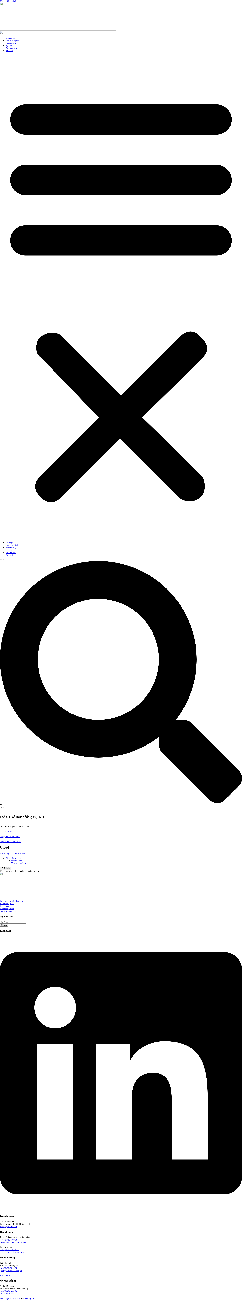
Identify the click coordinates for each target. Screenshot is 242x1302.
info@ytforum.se (7, 1293)
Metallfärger (16, 861)
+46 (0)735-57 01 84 (9, 1240)
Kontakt (9, 50)
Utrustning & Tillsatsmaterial (12, 853)
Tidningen (10, 38)
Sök (2, 560)
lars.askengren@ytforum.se (12, 1252)
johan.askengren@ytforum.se (13, 1242)
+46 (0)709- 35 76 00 (9, 1249)
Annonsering (11, 48)
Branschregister (12, 40)
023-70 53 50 (6, 831)
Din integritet (6, 1298)
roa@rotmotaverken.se (10, 836)
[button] (121, 296)
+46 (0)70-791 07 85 (9, 1268)
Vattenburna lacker (19, 863)
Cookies (16, 1298)
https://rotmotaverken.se (10, 841)
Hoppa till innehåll (8, 1)
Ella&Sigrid (28, 1298)
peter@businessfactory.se (11, 1270)
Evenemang (11, 43)
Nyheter (9, 45)
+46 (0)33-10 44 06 (8, 1226)
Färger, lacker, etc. (14, 858)
